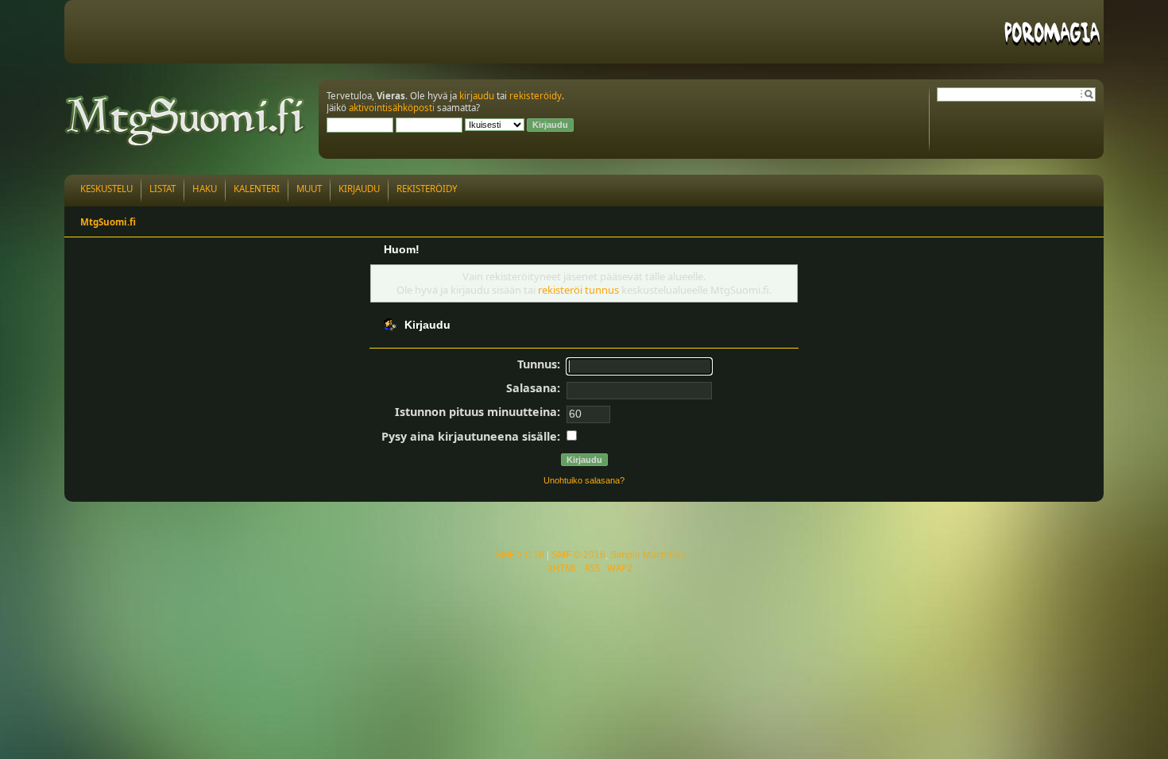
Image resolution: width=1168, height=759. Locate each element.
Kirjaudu (359, 189)
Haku (204, 189)
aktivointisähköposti (392, 108)
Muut (309, 189)
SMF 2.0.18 (519, 555)
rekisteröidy (535, 96)
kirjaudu (476, 96)
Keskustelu (106, 189)
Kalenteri (257, 189)
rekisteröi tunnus (578, 290)
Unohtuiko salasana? (584, 480)
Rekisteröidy (427, 189)
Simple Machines (647, 555)
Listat (162, 189)
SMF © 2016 (578, 555)
